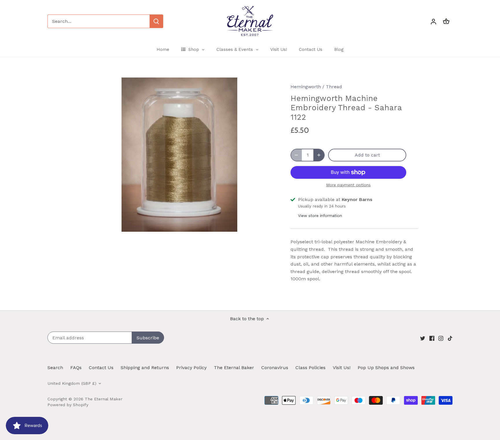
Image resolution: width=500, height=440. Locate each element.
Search (55, 367)
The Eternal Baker (234, 367)
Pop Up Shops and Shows (386, 367)
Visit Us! (341, 367)
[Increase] (318, 155)
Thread (334, 86)
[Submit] (156, 21)
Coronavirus (274, 367)
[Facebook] (431, 338)
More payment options (348, 185)
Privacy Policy (191, 367)
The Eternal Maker (103, 399)
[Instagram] (440, 338)
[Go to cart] (446, 21)
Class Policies (310, 367)
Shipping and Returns (145, 367)
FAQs (76, 367)
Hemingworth (306, 86)
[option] (179, 155)
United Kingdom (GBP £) (71, 383)
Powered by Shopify (67, 404)
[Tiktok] (450, 338)
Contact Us (101, 367)
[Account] (433, 21)
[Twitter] (422, 338)
